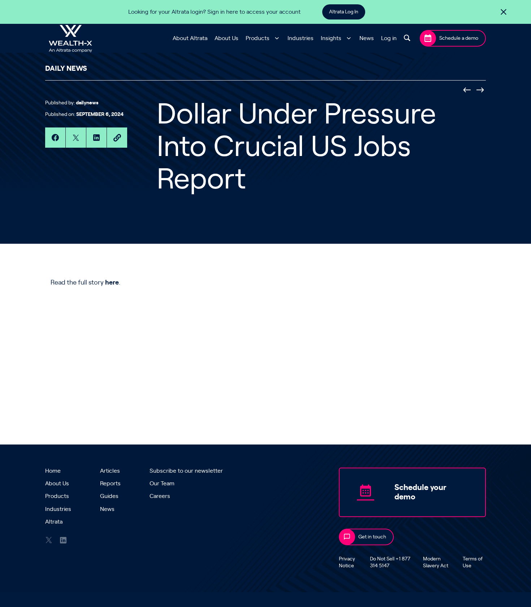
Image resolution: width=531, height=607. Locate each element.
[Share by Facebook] (55, 137)
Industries (301, 38)
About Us (226, 38)
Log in (389, 38)
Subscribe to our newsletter (186, 471)
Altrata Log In (343, 11)
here (112, 282)
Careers (160, 496)
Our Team (162, 483)
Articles (110, 471)
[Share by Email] (117, 137)
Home (53, 471)
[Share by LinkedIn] (96, 137)
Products (257, 38)
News (366, 38)
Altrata (53, 522)
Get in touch (372, 536)
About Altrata (190, 38)
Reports (110, 483)
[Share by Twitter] (76, 137)
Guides (109, 496)
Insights (331, 38)
